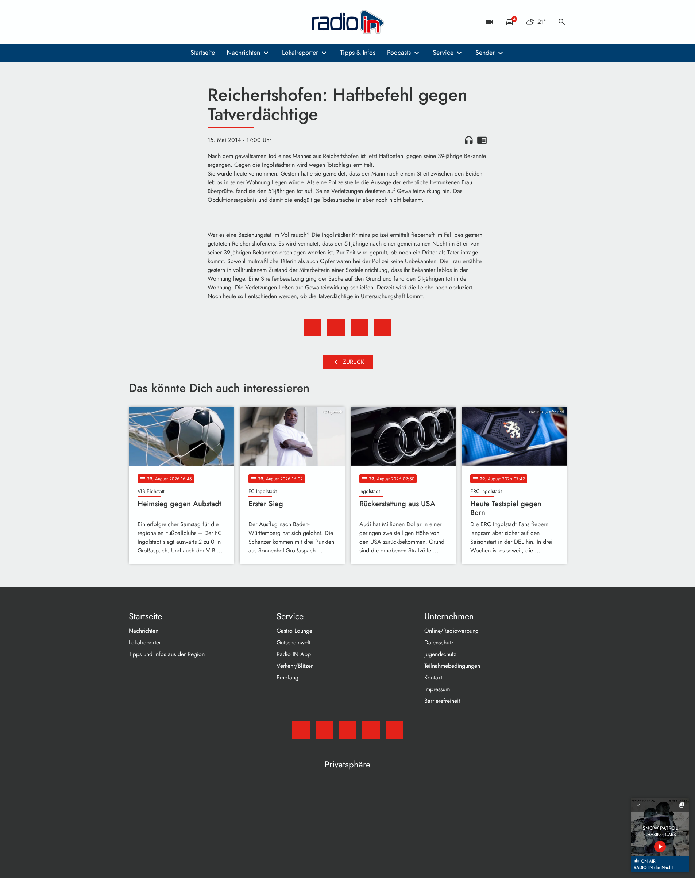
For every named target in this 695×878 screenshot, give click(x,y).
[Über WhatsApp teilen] (359, 327)
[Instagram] (165, 22)
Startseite (202, 52)
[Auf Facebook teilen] (312, 327)
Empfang (287, 677)
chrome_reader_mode (482, 140)
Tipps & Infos (357, 52)
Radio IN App (294, 654)
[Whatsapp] (180, 22)
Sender (485, 52)
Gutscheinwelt (293, 642)
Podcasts (399, 52)
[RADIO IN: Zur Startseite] (347, 21)
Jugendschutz (440, 654)
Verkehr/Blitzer (295, 666)
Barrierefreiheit (442, 701)
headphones (469, 140)
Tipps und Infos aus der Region (167, 654)
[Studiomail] (136, 22)
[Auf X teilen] (336, 327)
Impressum (437, 689)
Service (443, 52)
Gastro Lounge (294, 631)
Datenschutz (438, 642)
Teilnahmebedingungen (452, 666)
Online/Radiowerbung (451, 631)
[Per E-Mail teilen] (382, 327)
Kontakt (433, 677)
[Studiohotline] (194, 22)
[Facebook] (150, 22)
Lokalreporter (300, 52)
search (561, 22)
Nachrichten (243, 52)
